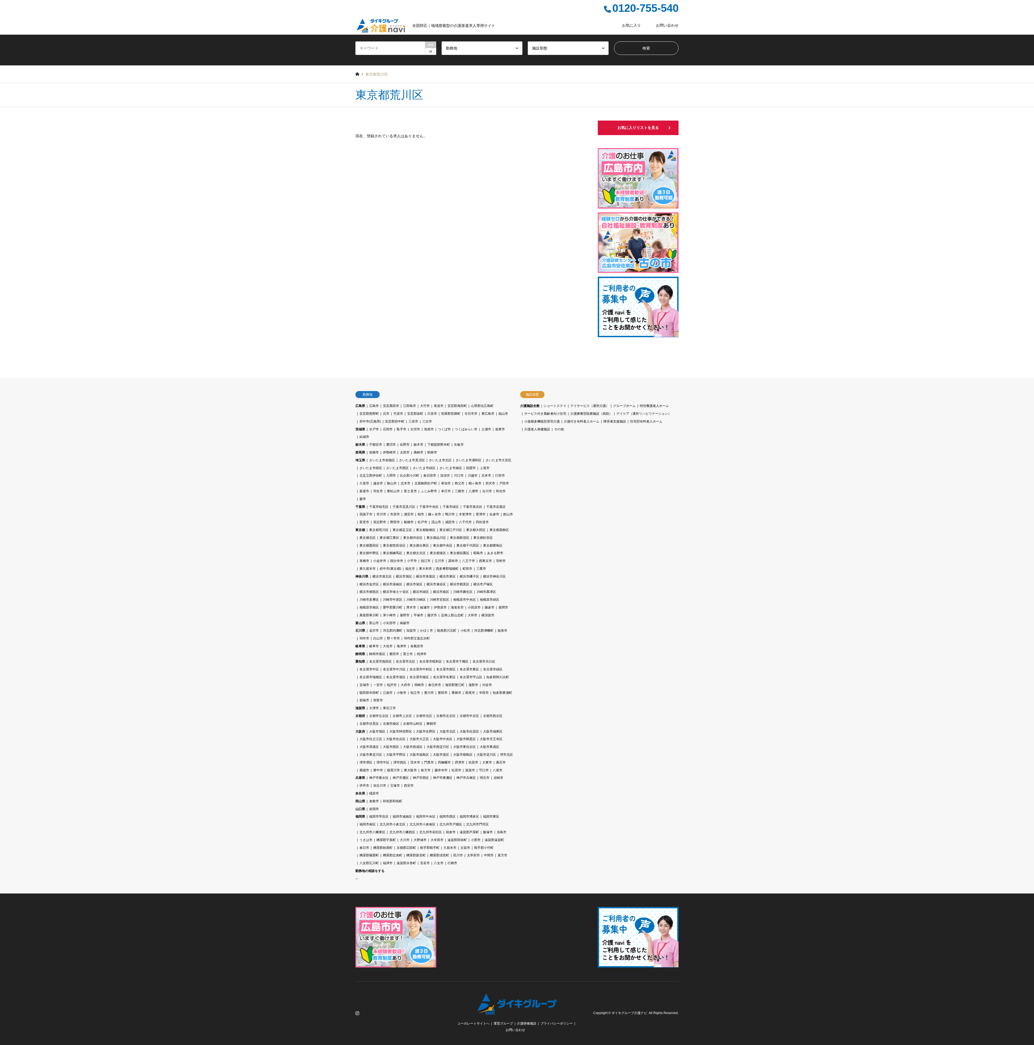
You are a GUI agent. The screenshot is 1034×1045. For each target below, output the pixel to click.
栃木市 (418, 444)
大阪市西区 (391, 747)
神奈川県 (361, 576)
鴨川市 (450, 514)
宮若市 (425, 863)
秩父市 (459, 483)
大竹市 (425, 406)
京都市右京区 (379, 716)
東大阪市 (410, 770)
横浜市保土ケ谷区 (396, 592)
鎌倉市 (489, 607)
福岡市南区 (367, 824)
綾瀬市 (425, 607)
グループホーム (624, 406)
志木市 (405, 483)
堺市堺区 (365, 762)
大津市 (374, 708)
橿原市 (374, 793)
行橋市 (452, 863)
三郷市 (459, 491)
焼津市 (422, 654)
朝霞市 (471, 468)
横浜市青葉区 (425, 576)
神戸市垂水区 (379, 778)
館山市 (508, 514)
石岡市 (388, 429)
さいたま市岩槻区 (382, 460)
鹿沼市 (391, 444)
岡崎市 (419, 685)
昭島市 (478, 553)
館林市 (432, 452)
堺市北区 (506, 755)
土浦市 (486, 429)
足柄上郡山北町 (452, 615)
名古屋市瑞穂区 (370, 677)
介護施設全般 (530, 406)
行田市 (500, 475)
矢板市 (459, 444)
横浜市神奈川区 (494, 576)
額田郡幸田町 (369, 693)
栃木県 (360, 444)
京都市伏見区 (369, 724)
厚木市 (411, 607)
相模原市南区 (369, 607)
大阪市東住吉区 (464, 747)
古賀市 (465, 848)
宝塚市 (395, 785)
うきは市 (365, 840)
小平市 (412, 561)
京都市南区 (391, 724)
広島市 (374, 406)
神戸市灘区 (401, 778)
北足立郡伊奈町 (370, 475)
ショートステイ (555, 406)
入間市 (391, 475)
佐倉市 (494, 514)
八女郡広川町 (369, 863)
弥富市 (378, 700)
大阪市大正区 (419, 739)
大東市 (487, 762)
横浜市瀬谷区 (436, 584)
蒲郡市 (473, 685)
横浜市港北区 (382, 576)
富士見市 (410, 491)
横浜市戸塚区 (483, 584)
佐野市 (405, 444)
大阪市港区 (441, 755)
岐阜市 (374, 646)
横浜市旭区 (404, 576)
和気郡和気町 (392, 801)
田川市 (458, 855)
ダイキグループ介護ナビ (629, 1013)
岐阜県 (360, 646)
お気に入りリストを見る (638, 127)
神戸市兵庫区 (466, 778)
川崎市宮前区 (439, 599)
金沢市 (374, 630)
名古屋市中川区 (394, 669)
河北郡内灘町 (392, 630)
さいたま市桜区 (370, 468)
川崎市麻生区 (463, 592)
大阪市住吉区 (396, 739)
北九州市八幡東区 (372, 832)
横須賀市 (487, 615)
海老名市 (457, 607)
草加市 (446, 483)
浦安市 (409, 514)
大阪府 (360, 731)
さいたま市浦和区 (468, 460)
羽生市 (378, 491)
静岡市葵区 (377, 654)
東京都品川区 (436, 538)
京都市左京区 (446, 716)
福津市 (388, 863)
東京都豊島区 (492, 545)
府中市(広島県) (370, 421)
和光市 (501, 491)
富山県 (360, 623)
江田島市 (409, 406)
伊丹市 (364, 785)
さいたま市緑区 (424, 468)
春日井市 (434, 685)
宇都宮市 (375, 444)
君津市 (480, 514)
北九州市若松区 (430, 832)
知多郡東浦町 (502, 693)
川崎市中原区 (392, 599)
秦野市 (405, 615)
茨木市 (415, 762)
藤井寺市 (441, 770)
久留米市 (449, 848)
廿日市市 (470, 414)
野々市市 (393, 638)
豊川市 (429, 693)
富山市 (374, 623)
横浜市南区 (441, 592)
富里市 (364, 522)
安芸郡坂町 (415, 414)
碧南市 (364, 700)
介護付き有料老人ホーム (581, 421)
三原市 (413, 421)
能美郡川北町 (446, 630)
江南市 (388, 693)
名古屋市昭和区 (430, 661)
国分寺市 (396, 561)
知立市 (415, 693)
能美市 (502, 630)
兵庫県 (360, 778)
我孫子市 (365, 514)
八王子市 (468, 561)
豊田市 (443, 693)
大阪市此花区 (469, 731)
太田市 (405, 452)
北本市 (486, 475)
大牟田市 (437, 840)
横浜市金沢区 (369, 584)
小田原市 (474, 607)
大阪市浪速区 (369, 747)
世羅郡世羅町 (450, 414)
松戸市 (422, 522)
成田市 (450, 522)
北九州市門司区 (477, 824)
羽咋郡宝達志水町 (417, 638)
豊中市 (378, 770)
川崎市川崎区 (416, 599)
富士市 (408, 654)
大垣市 (388, 646)
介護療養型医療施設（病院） (591, 414)
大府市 (405, 685)
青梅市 (364, 561)
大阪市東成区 (489, 747)
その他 (559, 429)
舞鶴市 (431, 724)
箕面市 (470, 770)
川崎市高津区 (486, 592)
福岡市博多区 (469, 816)
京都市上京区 (402, 716)
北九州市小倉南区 (422, 824)
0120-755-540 (645, 8)
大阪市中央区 (442, 739)
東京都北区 (367, 538)
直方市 (502, 855)
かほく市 (426, 630)
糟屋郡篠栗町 (369, 855)
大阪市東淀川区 (370, 755)
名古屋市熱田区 (380, 661)
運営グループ (503, 1023)
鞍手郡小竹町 (484, 848)
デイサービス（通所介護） (589, 406)
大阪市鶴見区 (466, 739)
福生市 (410, 569)
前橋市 (374, 452)
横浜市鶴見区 (459, 584)
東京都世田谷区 (394, 545)
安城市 (364, 685)
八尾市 (497, 770)
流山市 (436, 522)
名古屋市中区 (369, 669)
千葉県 (360, 507)
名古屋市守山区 (471, 677)
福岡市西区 (447, 816)
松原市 (456, 770)
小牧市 (401, 693)
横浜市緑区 (421, 592)
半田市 (484, 693)
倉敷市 (374, 801)
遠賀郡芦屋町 (469, 832)
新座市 (364, 491)
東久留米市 (367, 569)
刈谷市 (487, 685)
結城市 (364, 437)
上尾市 (485, 468)
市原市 (395, 514)
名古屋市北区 (405, 661)
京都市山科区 (412, 724)
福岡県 (360, 816)
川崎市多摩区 (369, 599)
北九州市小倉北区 (393, 824)
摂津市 (459, 762)
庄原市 (432, 414)
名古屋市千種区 (457, 661)
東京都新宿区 (459, 538)
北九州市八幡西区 (402, 832)
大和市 (472, 615)
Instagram (357, 1013)
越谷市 (378, 483)
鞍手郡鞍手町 (429, 848)
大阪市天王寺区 (491, 739)
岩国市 (374, 809)
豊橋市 (456, 693)
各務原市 (416, 646)
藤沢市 (432, 615)
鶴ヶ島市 (475, 483)
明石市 (485, 778)
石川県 (360, 630)
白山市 (378, 638)
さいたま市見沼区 (412, 460)
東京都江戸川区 (450, 530)
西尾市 (470, 693)
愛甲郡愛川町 (392, 607)
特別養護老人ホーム (654, 406)
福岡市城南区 (402, 816)
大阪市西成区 (412, 747)
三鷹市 (481, 569)
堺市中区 (382, 762)
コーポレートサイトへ (473, 1023)
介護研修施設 (526, 1023)
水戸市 (374, 429)
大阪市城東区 (492, 731)
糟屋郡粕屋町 (383, 848)
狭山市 (392, 483)
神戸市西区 (421, 778)
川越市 (472, 475)
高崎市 (418, 452)
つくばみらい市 (466, 429)
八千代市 (465, 522)
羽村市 (501, 561)
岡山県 (360, 801)
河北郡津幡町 (484, 630)
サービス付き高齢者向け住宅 (545, 414)
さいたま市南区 (450, 468)
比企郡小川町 (409, 475)
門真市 (429, 762)
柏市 (421, 514)
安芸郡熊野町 (369, 414)
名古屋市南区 (419, 677)
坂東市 (500, 429)
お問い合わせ (667, 25)
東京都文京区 (416, 553)
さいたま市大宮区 (498, 460)
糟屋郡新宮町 (416, 855)
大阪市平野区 (396, 755)
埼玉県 (360, 460)
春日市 (364, 848)
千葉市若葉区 (496, 507)
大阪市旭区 (377, 731)
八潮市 (473, 491)
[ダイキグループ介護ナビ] (517, 1011)
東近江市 (389, 708)
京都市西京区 (492, 716)
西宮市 (409, 785)
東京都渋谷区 (412, 538)
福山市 (503, 414)
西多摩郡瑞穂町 (447, 569)
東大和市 (425, 569)
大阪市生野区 (425, 731)
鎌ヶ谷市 (434, 514)
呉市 (386, 414)
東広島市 (487, 414)
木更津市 (465, 514)
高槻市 (364, 770)
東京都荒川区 (379, 530)
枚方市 (426, 770)
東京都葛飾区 (499, 530)
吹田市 (473, 762)
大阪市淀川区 (486, 755)
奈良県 (360, 793)
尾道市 (438, 406)
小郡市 (476, 840)
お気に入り (631, 25)
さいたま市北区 (440, 460)
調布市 (453, 561)
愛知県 (360, 661)
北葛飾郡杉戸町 (425, 483)
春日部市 (429, 475)
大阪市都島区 (463, 755)
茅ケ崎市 (389, 615)
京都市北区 (424, 716)
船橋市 (409, 522)
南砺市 (405, 623)
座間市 (503, 607)
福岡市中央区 (425, 816)
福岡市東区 (491, 816)
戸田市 (504, 483)
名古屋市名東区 (444, 677)
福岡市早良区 (379, 816)
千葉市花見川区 (404, 507)
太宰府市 (473, 855)
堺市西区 (399, 762)
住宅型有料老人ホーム (646, 421)
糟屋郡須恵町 (439, 855)
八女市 (438, 863)
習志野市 (379, 522)
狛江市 (426, 561)
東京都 (360, 530)
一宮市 (378, 685)
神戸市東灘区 (442, 778)
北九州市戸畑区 (450, 824)
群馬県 (360, 452)
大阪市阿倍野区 (400, 731)
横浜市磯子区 (469, 576)
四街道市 (482, 522)
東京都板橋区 (425, 530)
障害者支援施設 (614, 421)
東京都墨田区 (369, 545)
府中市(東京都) (390, 569)
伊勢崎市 (389, 452)
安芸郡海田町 (457, 406)
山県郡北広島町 (482, 406)
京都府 (360, 716)
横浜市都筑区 (369, 592)
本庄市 (446, 491)
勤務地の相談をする (370, 871)
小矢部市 (389, 623)
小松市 (465, 630)
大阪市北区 (447, 731)
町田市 (467, 569)
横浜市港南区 (392, 584)
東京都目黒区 (459, 553)
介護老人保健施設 (537, 429)
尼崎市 (498, 778)
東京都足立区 (402, 530)
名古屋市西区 (446, 669)
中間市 (489, 855)
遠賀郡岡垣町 (457, 840)
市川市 (381, 514)
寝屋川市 (393, 770)
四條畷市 (444, 762)
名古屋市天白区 (484, 661)
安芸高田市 (391, 406)
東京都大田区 (475, 530)
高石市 (501, 762)
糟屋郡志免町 (392, 855)
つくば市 (444, 429)
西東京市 (485, 561)
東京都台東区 (419, 545)
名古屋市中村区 (421, 669)
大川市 (405, 840)
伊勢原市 (440, 607)
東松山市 (393, 491)
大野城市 (420, 840)
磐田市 (394, 654)
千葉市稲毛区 (379, 507)
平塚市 (418, 615)
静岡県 (360, 654)
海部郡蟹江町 (454, 685)
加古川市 (379, 785)
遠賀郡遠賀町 (494, 840)
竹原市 (398, 414)
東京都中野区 (369, 553)
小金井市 (379, 561)
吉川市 (487, 491)
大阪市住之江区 (370, 739)
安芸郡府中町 (394, 421)
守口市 (484, 770)
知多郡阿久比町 (497, 677)
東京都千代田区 (467, 545)
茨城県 (360, 429)
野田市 (395, 522)
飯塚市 (488, 832)
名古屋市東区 (469, 669)
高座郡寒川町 (369, 615)
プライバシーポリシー (556, 1023)
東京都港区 (438, 553)
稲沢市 (392, 685)
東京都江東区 (389, 538)
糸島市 (501, 832)
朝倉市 (451, 832)
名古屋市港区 (396, 677)
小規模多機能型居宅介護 (542, 421)
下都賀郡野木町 (438, 444)
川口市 (459, 475)
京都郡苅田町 (406, 848)
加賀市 (411, 630)
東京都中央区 (442, 545)
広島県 (360, 406)
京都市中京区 (469, 716)
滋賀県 (360, 708)
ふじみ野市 (429, 491)
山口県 (360, 809)
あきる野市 (495, 553)
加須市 (445, 475)
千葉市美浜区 (472, 507)
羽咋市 (364, 638)
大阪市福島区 (419, 755)
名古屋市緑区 (492, 669)
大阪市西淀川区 (438, 747)
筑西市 (429, 429)
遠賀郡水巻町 (406, 863)
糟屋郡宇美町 (386, 840)
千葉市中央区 (429, 507)
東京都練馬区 (392, 553)
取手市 (401, 429)
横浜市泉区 (447, 576)
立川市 (439, 561)
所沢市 (490, 483)
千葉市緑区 (451, 507)
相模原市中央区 (464, 599)
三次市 (427, 421)
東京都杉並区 (483, 538)
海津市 (401, 646)
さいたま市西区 (397, 468)
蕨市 (362, 499)
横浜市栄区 (414, 584)
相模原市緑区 (489, 599)
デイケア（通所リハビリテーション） (643, 414)
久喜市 (364, 483)
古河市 (415, 429)
